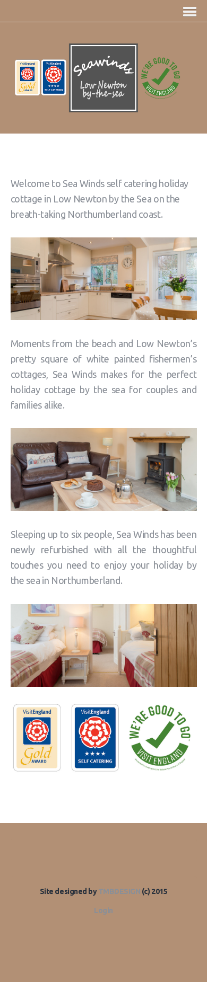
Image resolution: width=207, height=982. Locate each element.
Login (103, 910)
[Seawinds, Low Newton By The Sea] (104, 106)
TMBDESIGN (120, 891)
